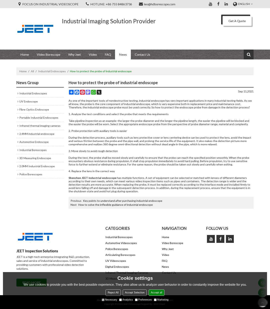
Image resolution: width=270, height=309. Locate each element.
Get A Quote (237, 21)
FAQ (108, 54)
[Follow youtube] (210, 4)
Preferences (145, 299)
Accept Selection (134, 292)
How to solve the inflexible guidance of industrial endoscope (115, 204)
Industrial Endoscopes (52, 71)
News (123, 54)
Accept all (156, 292)
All (32, 71)
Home (24, 54)
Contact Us (142, 54)
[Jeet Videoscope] (35, 29)
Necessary (111, 299)
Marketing (162, 299)
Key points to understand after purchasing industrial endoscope (122, 200)
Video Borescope (48, 54)
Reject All (113, 292)
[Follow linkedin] (226, 4)
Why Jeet (74, 54)
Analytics (127, 299)
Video (93, 54)
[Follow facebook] (218, 4)
